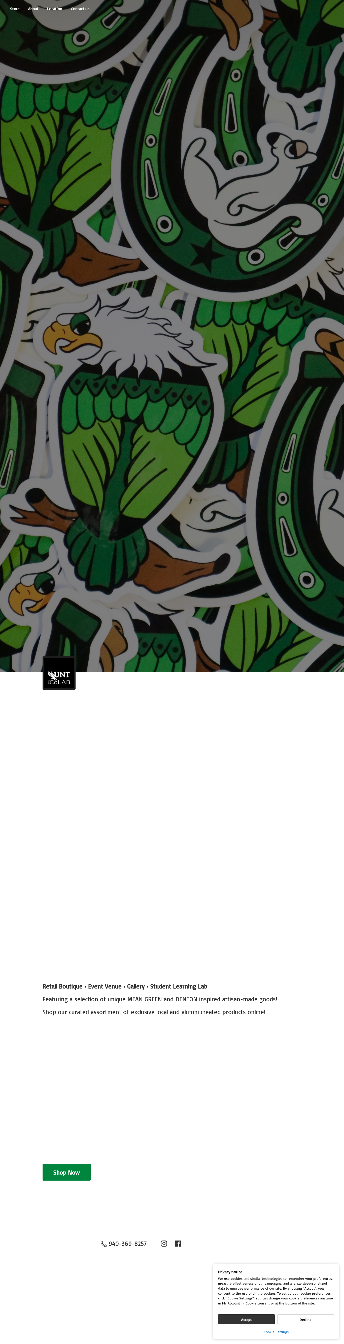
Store (15, 8)
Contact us (80, 8)
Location (54, 8)
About (33, 8)
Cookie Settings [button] (276, 1332)
